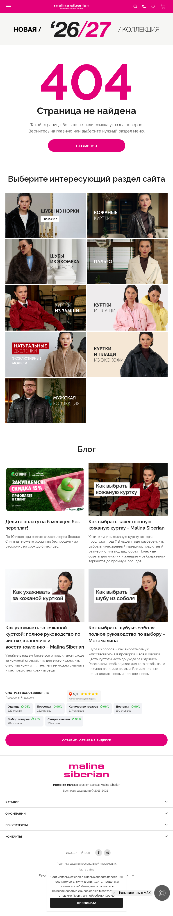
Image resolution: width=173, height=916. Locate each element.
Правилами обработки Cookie (94, 895)
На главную (86, 146)
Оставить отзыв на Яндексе (86, 740)
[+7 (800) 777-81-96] (144, 6)
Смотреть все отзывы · (27, 692)
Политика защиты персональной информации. (86, 863)
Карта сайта (86, 869)
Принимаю (86, 903)
